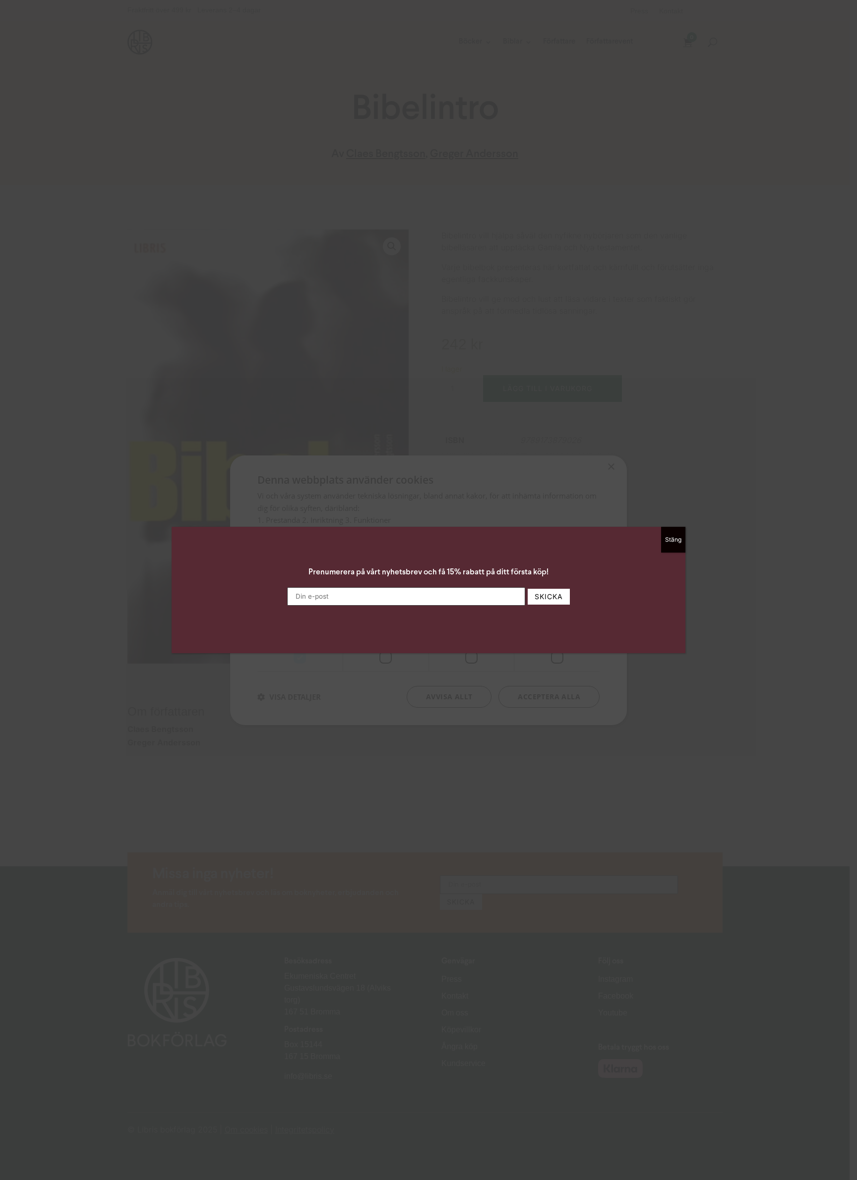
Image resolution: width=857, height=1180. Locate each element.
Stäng (673, 539)
